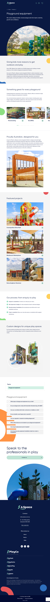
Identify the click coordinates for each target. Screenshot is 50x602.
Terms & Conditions (29, 598)
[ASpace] (12, 3)
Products (13, 9)
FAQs (25, 540)
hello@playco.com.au (25, 517)
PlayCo (25, 537)
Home (9, 9)
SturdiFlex (31, 120)
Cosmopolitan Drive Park (14, 227)
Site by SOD (25, 600)
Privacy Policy (20, 598)
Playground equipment (14, 387)
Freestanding (12, 120)
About (25, 534)
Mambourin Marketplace (14, 255)
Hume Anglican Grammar (14, 283)
